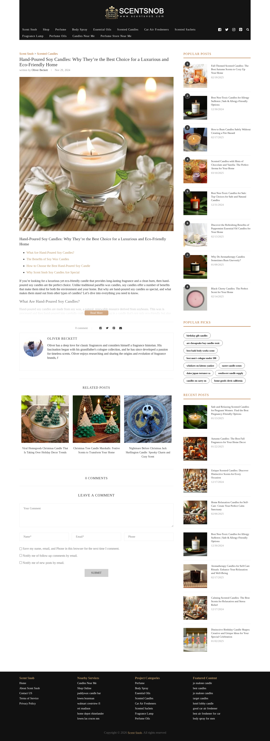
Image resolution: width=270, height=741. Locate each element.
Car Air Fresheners (156, 29)
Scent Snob (29, 29)
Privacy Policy (27, 703)
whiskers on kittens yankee (200, 365)
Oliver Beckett (40, 70)
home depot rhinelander (90, 713)
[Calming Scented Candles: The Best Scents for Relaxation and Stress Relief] (195, 608)
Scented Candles (127, 29)
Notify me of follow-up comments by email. (50, 555)
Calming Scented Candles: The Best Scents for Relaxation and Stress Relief (230, 601)
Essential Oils (102, 29)
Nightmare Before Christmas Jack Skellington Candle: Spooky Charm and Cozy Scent (148, 452)
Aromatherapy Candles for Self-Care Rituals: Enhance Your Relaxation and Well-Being (230, 569)
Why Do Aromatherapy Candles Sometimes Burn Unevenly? (228, 258)
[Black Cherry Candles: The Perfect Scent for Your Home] (195, 299)
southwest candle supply (230, 373)
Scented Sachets (185, 29)
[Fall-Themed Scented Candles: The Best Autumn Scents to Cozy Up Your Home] (195, 76)
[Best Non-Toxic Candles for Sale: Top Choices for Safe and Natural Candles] (195, 203)
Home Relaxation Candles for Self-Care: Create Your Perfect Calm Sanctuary (229, 506)
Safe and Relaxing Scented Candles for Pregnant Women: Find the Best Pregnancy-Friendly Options (230, 410)
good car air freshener (205, 708)
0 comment (81, 328)
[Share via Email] (120, 328)
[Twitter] (226, 29)
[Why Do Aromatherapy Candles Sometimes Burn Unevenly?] (195, 267)
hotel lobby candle (203, 703)
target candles (200, 698)
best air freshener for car (206, 713)
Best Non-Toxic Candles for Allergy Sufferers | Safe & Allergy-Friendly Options (230, 101)
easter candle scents (232, 365)
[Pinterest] (240, 29)
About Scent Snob (29, 688)
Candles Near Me (84, 36)
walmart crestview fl (88, 703)
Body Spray (79, 29)
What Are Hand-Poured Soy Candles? (50, 252)
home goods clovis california (228, 380)
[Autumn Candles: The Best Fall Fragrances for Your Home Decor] (195, 449)
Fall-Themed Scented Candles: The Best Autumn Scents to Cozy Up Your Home (230, 69)
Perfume (60, 29)
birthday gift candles (197, 335)
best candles (199, 688)
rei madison (83, 708)
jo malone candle (202, 683)
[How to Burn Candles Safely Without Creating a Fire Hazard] (195, 139)
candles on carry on (196, 380)
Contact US (25, 693)
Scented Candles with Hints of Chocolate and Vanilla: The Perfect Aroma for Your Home (229, 165)
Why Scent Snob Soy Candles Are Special (52, 272)
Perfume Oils (58, 36)
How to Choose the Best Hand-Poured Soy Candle (58, 265)
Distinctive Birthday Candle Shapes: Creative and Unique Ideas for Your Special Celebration (230, 633)
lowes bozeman (85, 698)
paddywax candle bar (89, 693)
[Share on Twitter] (106, 328)
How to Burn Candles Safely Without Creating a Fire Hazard (231, 131)
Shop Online (84, 688)
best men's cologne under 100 (201, 358)
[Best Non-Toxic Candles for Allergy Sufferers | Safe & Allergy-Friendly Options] (195, 108)
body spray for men (204, 718)
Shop (46, 29)
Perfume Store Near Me (116, 36)
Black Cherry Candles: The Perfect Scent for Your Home (229, 290)
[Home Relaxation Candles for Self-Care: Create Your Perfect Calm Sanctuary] (195, 512)
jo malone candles (203, 693)
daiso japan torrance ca (198, 373)
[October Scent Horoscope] (45, 419)
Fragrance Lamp (32, 36)
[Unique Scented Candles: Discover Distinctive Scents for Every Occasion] (195, 480)
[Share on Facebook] (100, 328)
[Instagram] (233, 29)
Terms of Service (29, 698)
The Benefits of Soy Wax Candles (47, 259)
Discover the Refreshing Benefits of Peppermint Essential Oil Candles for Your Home (230, 228)
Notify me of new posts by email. (43, 562)
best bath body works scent (200, 350)
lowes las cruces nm (88, 718)
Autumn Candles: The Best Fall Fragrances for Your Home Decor (228, 440)
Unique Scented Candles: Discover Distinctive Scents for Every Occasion (229, 474)
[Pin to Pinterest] (113, 328)
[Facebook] (219, 29)
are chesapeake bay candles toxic (203, 343)
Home (22, 683)
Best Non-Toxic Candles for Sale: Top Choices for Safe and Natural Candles (229, 197)
